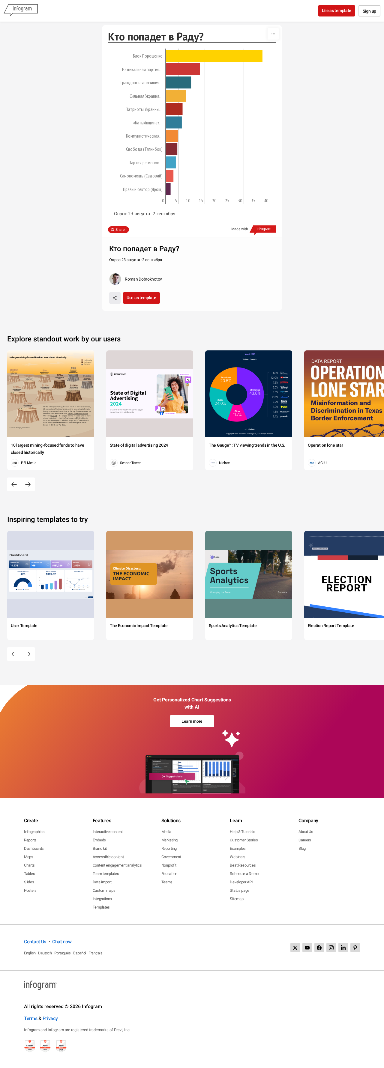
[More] (273, 34)
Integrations (102, 899)
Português (62, 953)
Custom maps (104, 890)
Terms (31, 1018)
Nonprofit (168, 865)
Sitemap (236, 899)
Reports (30, 840)
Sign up (369, 11)
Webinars (237, 857)
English (30, 953)
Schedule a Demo (244, 873)
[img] (214, 56)
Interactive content (108, 831)
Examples (238, 848)
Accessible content (108, 857)
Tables (29, 873)
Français (95, 953)
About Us (305, 831)
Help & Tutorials (242, 831)
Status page (239, 890)
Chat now (62, 942)
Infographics (34, 831)
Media (166, 831)
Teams (167, 882)
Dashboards (34, 848)
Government (171, 857)
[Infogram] (21, 10)
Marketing (169, 840)
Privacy (50, 1018)
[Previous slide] (14, 484)
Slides (29, 882)
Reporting (169, 848)
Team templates (106, 873)
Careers (304, 840)
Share (120, 230)
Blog (302, 848)
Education (169, 873)
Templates (101, 907)
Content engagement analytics (117, 865)
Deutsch (45, 953)
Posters (30, 890)
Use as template (337, 10)
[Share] (115, 298)
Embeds (99, 840)
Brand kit (100, 848)
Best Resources (243, 865)
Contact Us (35, 942)
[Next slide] (28, 484)
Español (79, 953)
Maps (28, 857)
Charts (29, 865)
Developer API (241, 882)
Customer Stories (244, 840)
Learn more (192, 721)
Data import (102, 882)
